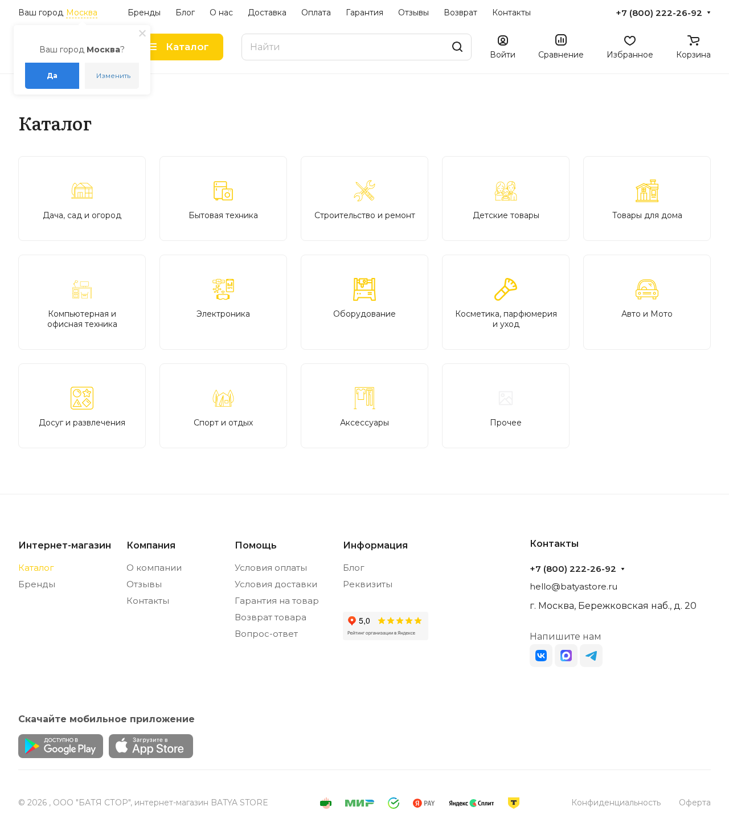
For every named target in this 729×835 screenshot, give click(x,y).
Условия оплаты (271, 567)
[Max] (566, 655)
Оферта (695, 802)
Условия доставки (276, 584)
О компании (154, 567)
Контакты (147, 600)
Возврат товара (270, 617)
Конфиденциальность (616, 802)
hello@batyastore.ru (573, 586)
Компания (150, 545)
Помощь (256, 545)
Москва (81, 12)
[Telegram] (591, 655)
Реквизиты (367, 584)
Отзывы (144, 584)
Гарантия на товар (277, 600)
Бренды (36, 584)
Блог (353, 567)
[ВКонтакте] (541, 655)
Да (52, 75)
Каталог (36, 567)
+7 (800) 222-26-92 (659, 13)
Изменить (113, 75)
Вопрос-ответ (266, 633)
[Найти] (457, 47)
